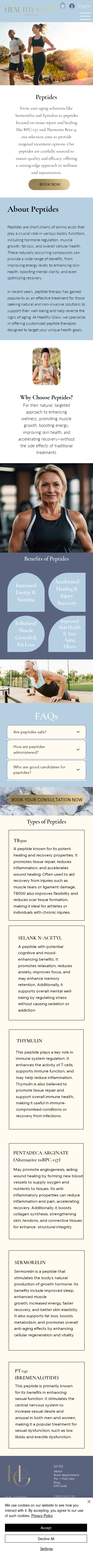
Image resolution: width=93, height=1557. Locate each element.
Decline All (46, 1538)
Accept (46, 1527)
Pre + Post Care (64, 1478)
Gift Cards (60, 1486)
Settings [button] (46, 1548)
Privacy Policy (42, 1515)
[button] (62, 5)
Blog (57, 1482)
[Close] (86, 1505)
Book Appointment (66, 1475)
